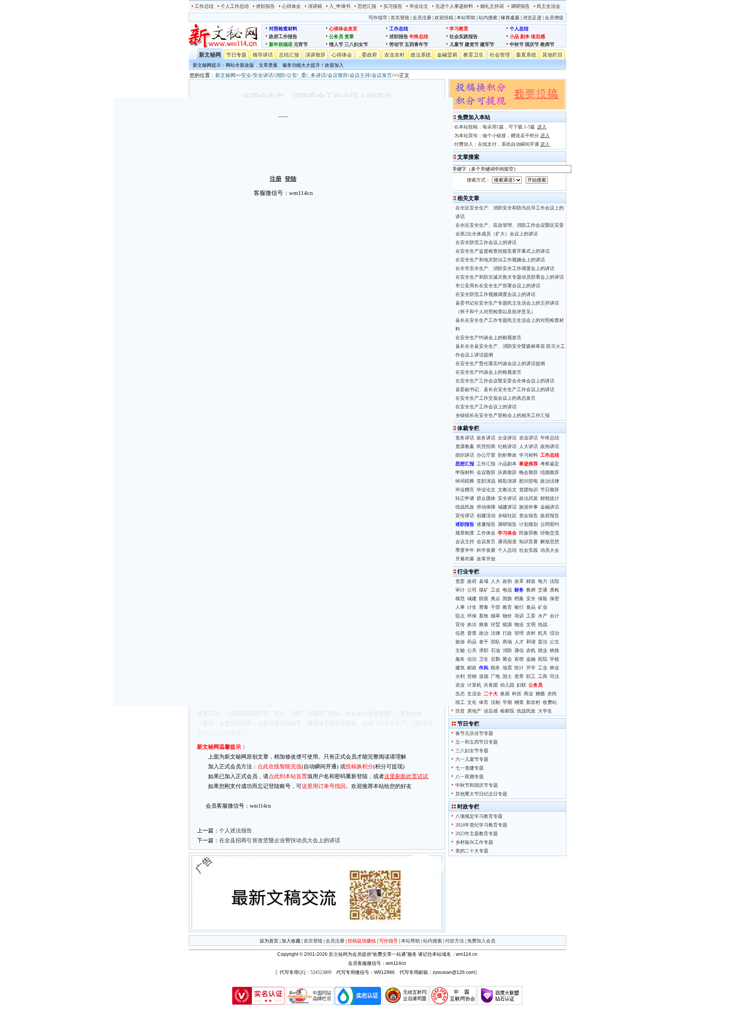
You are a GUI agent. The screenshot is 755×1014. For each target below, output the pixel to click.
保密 (554, 598)
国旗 (507, 598)
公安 (292, 75)
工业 (542, 667)
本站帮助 (466, 17)
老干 (483, 642)
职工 (531, 676)
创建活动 (486, 515)
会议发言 (382, 75)
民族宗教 (528, 533)
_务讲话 (317, 75)
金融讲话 (549, 507)
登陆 (290, 179)
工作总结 (204, 6)
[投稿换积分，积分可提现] (507, 107)
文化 (472, 702)
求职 (483, 650)
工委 (531, 616)
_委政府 (368, 55)
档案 (519, 598)
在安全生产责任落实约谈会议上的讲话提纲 (500, 363)
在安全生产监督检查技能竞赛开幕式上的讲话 (502, 251)
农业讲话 (528, 438)
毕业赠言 (464, 489)
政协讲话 (549, 446)
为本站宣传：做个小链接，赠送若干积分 (502, 135)
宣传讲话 (464, 515)
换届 (505, 693)
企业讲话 (507, 438)
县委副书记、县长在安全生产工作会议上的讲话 (504, 389)
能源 (507, 624)
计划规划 (528, 524)
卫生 (483, 659)
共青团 (491, 685)
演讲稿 (315, 6)
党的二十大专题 (471, 851)
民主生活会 (548, 6)
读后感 (538, 36)
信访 (472, 659)
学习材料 (528, 455)
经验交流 (549, 533)
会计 (554, 616)
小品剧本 (507, 464)
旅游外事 (528, 507)
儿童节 (456, 44)
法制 (495, 702)
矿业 (542, 607)
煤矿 (483, 590)
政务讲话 (486, 438)
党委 (460, 581)
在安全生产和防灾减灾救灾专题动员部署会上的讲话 (509, 277)
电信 (507, 590)
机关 (542, 633)
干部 (495, 607)
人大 (495, 581)
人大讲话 (528, 446)
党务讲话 (464, 438)
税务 (495, 667)
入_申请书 (339, 6)
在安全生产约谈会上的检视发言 (488, 337)
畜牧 (483, 616)
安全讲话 (263, 75)
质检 (554, 590)
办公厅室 (486, 455)
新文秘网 (210, 55)
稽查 (519, 702)
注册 (276, 179)
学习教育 (458, 28)
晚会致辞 (528, 472)
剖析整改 (507, 455)
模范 (460, 598)
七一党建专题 (469, 768)
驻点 (460, 616)
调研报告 (520, 6)
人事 (460, 607)
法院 (554, 581)
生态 (460, 693)
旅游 (460, 642)
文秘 (460, 650)
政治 (483, 633)
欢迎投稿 (444, 17)
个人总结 (519, 28)
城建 (472, 598)
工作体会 (486, 533)
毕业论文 (418, 6)
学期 (507, 702)
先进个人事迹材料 (454, 6)
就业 (542, 650)
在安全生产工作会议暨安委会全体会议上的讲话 (504, 381)
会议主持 (360, 75)
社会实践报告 (463, 36)
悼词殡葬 (464, 481)
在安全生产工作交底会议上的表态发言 (495, 398)
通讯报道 (507, 541)
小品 (514, 36)
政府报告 (549, 515)
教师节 (547, 44)
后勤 (495, 659)
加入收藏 (291, 941)
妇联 (521, 685)
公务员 (336, 36)
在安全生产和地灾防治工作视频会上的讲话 (500, 260)
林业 (554, 667)
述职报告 (265, 6)
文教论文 (507, 489)
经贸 (495, 624)
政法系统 (421, 55)
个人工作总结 (235, 6)
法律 (495, 633)
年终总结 (418, 36)
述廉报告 (486, 524)
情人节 (336, 44)
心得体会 (291, 6)
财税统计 (549, 498)
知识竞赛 (528, 541)
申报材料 (464, 472)
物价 (507, 616)
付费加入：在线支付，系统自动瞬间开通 (502, 144)
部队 (495, 642)
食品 (531, 607)
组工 (460, 702)
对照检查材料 (283, 28)
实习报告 (392, 6)
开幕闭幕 (464, 559)
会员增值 (554, 17)
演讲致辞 (315, 55)
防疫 (483, 598)
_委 (302, 75)
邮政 (472, 667)
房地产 (474, 711)
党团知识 (528, 489)
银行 (519, 607)
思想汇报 (366, 6)
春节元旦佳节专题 (474, 733)
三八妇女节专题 (471, 750)
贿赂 (540, 693)
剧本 (525, 36)
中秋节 (517, 44)
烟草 (495, 616)
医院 (542, 659)
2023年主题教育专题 (476, 833)
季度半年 (464, 550)
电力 (542, 581)
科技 (516, 693)
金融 (531, 659)
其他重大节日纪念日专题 (481, 794)
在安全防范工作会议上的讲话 (486, 242)
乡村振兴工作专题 (474, 842)
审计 (460, 590)
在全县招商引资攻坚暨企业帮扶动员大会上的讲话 (279, 840)
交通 (542, 590)
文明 (531, 624)
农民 (552, 693)
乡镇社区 (507, 515)
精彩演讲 (507, 481)
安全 (246, 75)
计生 (472, 607)
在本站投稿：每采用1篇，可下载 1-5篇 (500, 127)
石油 (495, 650)
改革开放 (486, 559)
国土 (507, 676)
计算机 (474, 685)
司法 (554, 676)
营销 (472, 676)
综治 (554, 633)
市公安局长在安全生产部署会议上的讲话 (497, 285)
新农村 (533, 702)
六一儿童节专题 (471, 759)
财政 (531, 581)
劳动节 (396, 44)
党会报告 (528, 515)
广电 (495, 676)
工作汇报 (486, 464)
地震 (507, 667)
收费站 (550, 702)
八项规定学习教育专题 (479, 816)
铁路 (554, 650)
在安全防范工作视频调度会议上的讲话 (495, 294)
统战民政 (464, 507)
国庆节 (532, 44)
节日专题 (236, 55)
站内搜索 (488, 17)
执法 (472, 624)
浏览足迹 (532, 17)
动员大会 (549, 550)
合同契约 (549, 524)
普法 (542, 642)
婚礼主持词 (492, 6)
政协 (507, 581)
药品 (472, 642)
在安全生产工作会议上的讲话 (486, 407)
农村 (531, 633)
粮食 (483, 624)
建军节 (487, 44)
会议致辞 (338, 75)
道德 (483, 676)
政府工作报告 (283, 36)
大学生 (545, 711)
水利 (460, 676)
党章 (349, 36)
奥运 (495, 598)
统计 (519, 667)
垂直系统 (526, 55)
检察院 (507, 711)
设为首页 (269, 941)
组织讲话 (464, 455)
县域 (483, 581)
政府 (472, 581)
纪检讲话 (507, 446)
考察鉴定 (549, 464)
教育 (507, 607)
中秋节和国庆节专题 (476, 785)
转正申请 (464, 498)
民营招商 (486, 446)
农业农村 (394, 55)
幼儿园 (507, 685)
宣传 (460, 624)
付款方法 (454, 941)
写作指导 (377, 17)
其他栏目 (552, 55)
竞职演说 (486, 481)
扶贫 (460, 711)
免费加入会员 (481, 941)
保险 (542, 598)
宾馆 (519, 659)
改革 (519, 581)
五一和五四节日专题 (476, 742)
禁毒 (483, 607)
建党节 (472, 44)
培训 (519, 616)
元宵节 (301, 44)
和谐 (531, 642)
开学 (531, 667)
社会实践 (528, 550)
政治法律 (549, 481)
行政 (507, 633)
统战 (542, 624)
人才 (519, 642)
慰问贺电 (528, 481)
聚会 (507, 659)
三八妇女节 (356, 44)
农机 (531, 650)
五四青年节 (416, 44)
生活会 (474, 693)
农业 (460, 685)
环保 (472, 616)
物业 (519, 624)
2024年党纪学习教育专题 (481, 825)
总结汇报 (289, 55)
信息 (460, 633)
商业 (528, 693)
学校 (554, 659)
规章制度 (464, 533)
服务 (460, 659)
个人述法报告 (235, 831)
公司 (472, 590)
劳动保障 (486, 507)
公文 (554, 642)
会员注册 (421, 17)
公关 (472, 650)
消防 (280, 75)
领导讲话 (262, 55)
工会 (495, 590)
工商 (542, 676)
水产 (542, 616)
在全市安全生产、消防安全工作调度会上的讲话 (504, 268)
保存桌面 (510, 17)
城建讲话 (507, 507)
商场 (507, 642)
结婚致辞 (549, 472)
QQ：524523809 (314, 972)
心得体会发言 (343, 28)
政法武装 (528, 498)
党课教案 (464, 446)
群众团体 (486, 498)
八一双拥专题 (469, 776)
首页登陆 (399, 17)
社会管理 (500, 55)
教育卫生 (473, 55)
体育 (483, 702)
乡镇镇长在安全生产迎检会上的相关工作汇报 (502, 415)
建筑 (460, 667)
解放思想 (549, 541)
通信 (519, 650)
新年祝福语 (281, 44)
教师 (531, 590)
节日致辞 (549, 489)
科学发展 (486, 550)
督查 (472, 633)
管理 (519, 633)
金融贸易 (447, 55)
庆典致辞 (507, 472)
